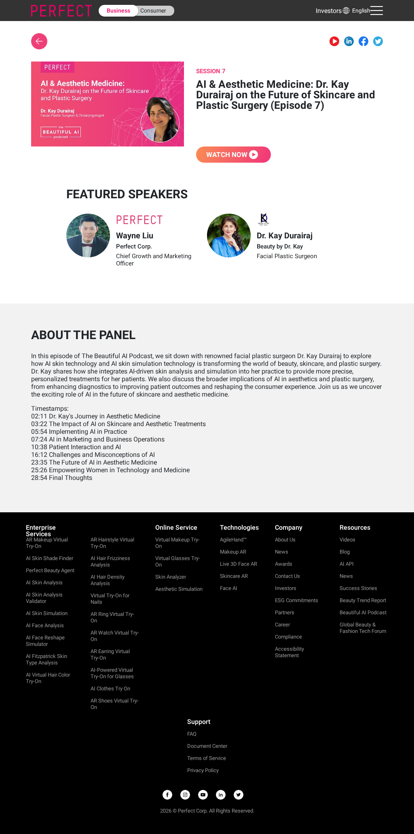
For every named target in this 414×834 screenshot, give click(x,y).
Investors (329, 11)
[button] (356, 10)
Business (118, 10)
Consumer (153, 10)
